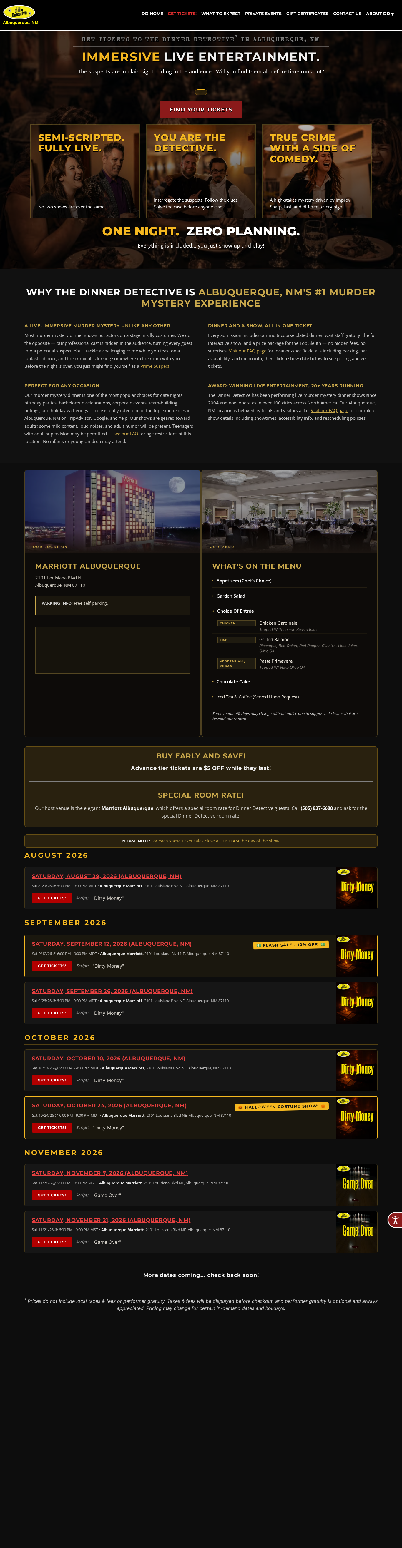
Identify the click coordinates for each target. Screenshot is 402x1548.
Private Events (263, 13)
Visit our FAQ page (247, 351)
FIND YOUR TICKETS (201, 109)
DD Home (152, 13)
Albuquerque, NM (20, 22)
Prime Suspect (154, 366)
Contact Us (347, 13)
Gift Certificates (307, 13)
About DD (380, 14)
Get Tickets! (182, 13)
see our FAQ (126, 434)
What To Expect (220, 13)
